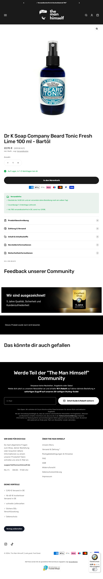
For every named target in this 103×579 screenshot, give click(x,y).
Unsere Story (48, 445)
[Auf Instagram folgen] (5, 544)
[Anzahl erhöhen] (18, 163)
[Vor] (79, 3)
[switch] (94, 569)
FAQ (44, 458)
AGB (44, 463)
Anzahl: (7, 157)
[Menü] (98, 554)
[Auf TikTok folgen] (12, 544)
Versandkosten (22, 151)
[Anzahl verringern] (7, 163)
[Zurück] (23, 3)
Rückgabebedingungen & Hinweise (57, 454)
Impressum (47, 476)
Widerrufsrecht (48, 467)
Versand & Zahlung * (51, 449)
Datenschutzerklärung (52, 472)
